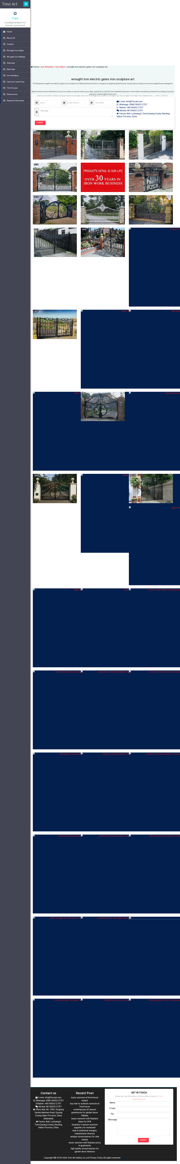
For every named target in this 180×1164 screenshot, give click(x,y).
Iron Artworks (47, 67)
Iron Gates (60, 67)
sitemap (124, 1158)
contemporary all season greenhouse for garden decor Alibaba (84, 1112)
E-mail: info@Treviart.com (131, 101)
